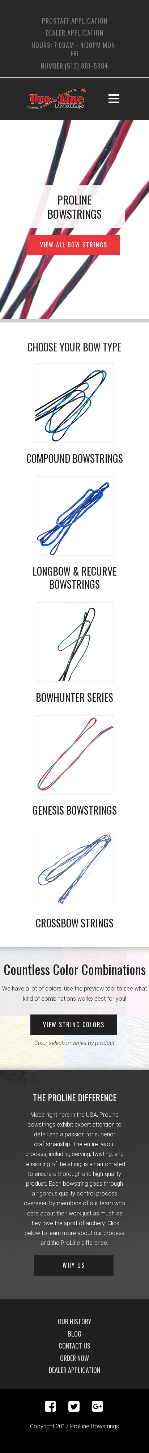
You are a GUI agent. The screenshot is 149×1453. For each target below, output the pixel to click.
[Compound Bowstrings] (74, 403)
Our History (74, 1321)
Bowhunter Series (74, 697)
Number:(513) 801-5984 (74, 65)
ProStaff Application (74, 20)
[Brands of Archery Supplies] (74, 642)
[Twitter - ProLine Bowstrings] (79, 1408)
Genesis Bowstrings (75, 810)
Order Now (74, 1358)
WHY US (74, 1265)
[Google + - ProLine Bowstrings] (97, 1408)
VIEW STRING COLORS (74, 1024)
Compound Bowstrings (74, 458)
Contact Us (74, 1345)
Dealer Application (74, 32)
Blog (74, 1333)
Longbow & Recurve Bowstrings (75, 578)
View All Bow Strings (73, 244)
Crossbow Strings (75, 922)
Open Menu (114, 98)
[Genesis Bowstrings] (74, 755)
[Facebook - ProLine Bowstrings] (56, 1408)
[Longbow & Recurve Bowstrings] (74, 516)
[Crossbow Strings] (74, 867)
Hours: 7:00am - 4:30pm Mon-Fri (74, 49)
